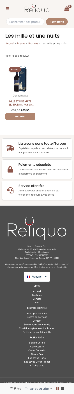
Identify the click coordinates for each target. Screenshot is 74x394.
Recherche (57, 21)
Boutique (37, 295)
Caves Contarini (36, 350)
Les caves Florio (37, 358)
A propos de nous (37, 313)
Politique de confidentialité (37, 332)
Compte (37, 298)
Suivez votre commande (37, 324)
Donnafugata (20, 95)
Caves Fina (37, 354)
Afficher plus (37, 365)
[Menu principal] (7, 9)
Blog (36, 302)
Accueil (37, 291)
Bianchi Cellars (37, 342)
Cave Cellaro (37, 346)
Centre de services (37, 317)
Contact (37, 320)
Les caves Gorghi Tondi (37, 361)
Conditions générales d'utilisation (37, 328)
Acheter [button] (20, 116)
